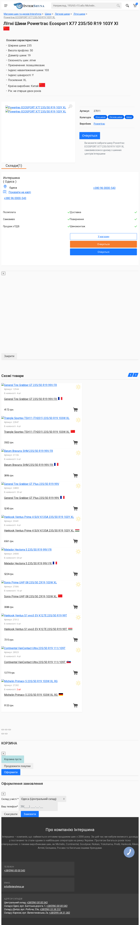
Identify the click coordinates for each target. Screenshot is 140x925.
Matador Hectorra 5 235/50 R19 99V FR (28, 563)
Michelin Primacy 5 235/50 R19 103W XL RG (31, 694)
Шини (129, 117)
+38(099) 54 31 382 (59, 912)
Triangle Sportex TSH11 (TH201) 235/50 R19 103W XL (37, 431)
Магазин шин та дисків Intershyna (22, 14)
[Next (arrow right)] (6, 733)
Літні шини (100, 117)
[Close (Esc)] (2, 729)
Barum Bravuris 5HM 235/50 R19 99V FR (29, 464)
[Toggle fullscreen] (6, 729)
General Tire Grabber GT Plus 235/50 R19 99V (32, 498)
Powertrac (99, 123)
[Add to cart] (76, 409)
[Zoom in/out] (9, 729)
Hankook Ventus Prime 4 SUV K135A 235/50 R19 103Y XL (39, 530)
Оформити (11, 772)
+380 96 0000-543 (15, 198)
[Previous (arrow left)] (2, 733)
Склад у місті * (10, 799)
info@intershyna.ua (14, 886)
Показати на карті (20, 192)
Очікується (89, 135)
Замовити (30, 814)
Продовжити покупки (17, 766)
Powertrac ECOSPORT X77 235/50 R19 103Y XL (29, 17)
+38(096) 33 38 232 (50, 909)
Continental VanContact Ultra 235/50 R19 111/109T (35, 662)
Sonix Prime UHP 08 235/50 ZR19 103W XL (31, 596)
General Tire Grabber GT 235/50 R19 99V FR (31, 399)
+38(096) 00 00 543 (14, 870)
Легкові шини (115, 117)
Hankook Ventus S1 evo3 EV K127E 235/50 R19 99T (36, 629)
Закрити (9, 356)
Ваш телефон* (9, 806)
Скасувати (10, 814)
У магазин (103, 236)
